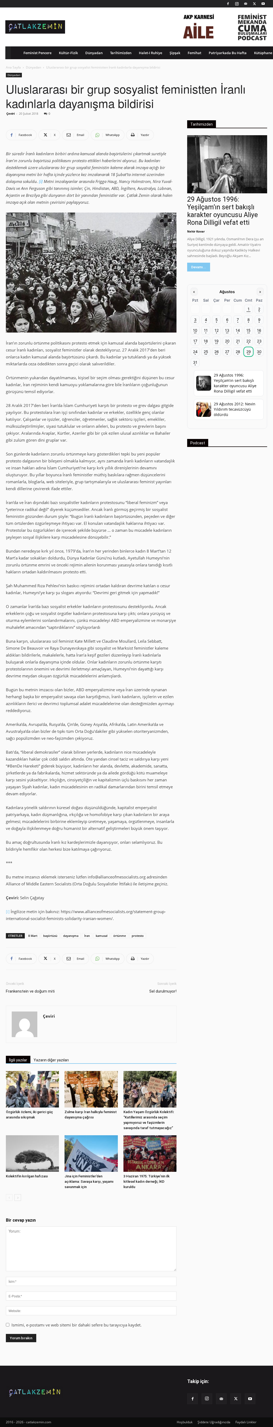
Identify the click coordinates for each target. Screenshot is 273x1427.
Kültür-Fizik (68, 52)
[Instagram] (237, 3)
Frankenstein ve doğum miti (30, 991)
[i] (8, 911)
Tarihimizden (120, 52)
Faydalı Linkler (245, 1422)
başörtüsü (50, 936)
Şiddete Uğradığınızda (214, 1422)
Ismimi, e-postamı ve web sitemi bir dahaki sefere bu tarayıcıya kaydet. (76, 1325)
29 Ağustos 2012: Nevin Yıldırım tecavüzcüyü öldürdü (234, 409)
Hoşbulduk (184, 1422)
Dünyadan (94, 52)
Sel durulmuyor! (162, 991)
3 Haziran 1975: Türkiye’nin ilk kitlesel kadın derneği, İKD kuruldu (146, 1181)
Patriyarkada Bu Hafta (228, 52)
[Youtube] (263, 3)
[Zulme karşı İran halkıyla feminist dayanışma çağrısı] (91, 1089)
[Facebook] (228, 3)
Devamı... (198, 267)
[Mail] (246, 3)
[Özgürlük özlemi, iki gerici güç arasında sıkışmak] (32, 1089)
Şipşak (175, 52)
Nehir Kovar (196, 231)
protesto (138, 936)
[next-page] (17, 1197)
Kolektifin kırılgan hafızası (27, 1176)
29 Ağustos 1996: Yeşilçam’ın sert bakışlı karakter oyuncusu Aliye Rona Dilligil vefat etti (222, 210)
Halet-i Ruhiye (150, 52)
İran (87, 936)
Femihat (194, 52)
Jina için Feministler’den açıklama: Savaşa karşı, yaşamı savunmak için (89, 1181)
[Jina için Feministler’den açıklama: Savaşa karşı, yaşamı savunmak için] (91, 1153)
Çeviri (10, 113)
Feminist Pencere (37, 52)
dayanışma (70, 936)
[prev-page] (9, 1197)
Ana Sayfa (13, 67)
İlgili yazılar (18, 1060)
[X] (254, 3)
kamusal (101, 936)
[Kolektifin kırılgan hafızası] (32, 1153)
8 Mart (32, 936)
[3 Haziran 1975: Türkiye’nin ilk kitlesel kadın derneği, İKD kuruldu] (149, 1153)
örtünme (119, 936)
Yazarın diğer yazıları (51, 1060)
